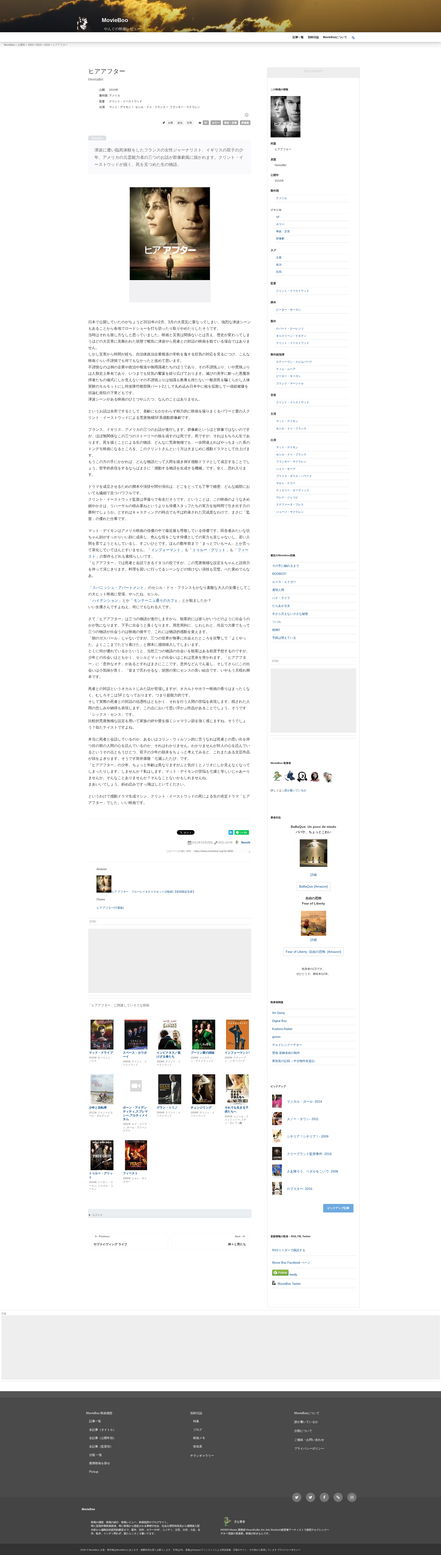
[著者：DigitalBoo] (302, 777)
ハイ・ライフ (281, 598)
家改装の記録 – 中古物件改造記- (293, 1061)
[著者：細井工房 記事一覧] (289, 777)
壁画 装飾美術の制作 (286, 1053)
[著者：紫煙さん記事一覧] (314, 777)
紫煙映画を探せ (99, 1463)
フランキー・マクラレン (185, 107)
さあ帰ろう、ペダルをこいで (312, 1171)
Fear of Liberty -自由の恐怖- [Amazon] (313, 951)
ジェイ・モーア (285, 469)
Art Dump (278, 1013)
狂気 (189, 122)
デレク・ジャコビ (287, 497)
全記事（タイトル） (102, 1429)
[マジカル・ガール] (277, 1102)
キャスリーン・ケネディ (291, 336)
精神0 (276, 630)
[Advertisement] (169, 961)
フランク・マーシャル (290, 383)
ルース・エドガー (284, 582)
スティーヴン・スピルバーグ (294, 361)
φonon (276, 1037)
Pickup (93, 1471)
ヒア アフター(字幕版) (110, 907)
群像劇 (245, 122)
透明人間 (278, 590)
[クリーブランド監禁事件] (277, 1154)
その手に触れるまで (285, 566)
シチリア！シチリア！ (307, 1136)
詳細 (313, 874)
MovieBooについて (335, 37)
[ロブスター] (277, 1189)
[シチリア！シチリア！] (277, 1137)
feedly (292, 1274)
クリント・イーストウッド (125, 101)
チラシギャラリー (202, 1455)
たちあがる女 (281, 605)
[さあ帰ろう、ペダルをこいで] (277, 1171)
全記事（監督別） (101, 1446)
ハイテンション (105, 600)
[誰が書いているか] (326, 778)
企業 (170, 122)
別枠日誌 (313, 37)
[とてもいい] (246, 115)
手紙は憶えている (284, 637)
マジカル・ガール (304, 1101)
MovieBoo (115, 20)
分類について (303, 1431)
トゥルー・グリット (209, 550)
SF (205, 122)
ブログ (197, 1429)
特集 (196, 1421)
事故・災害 (230, 122)
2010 (112, 89)
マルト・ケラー (285, 483)
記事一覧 (298, 37)
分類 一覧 (95, 1455)
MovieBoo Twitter (289, 1283)
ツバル (276, 622)
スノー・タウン (303, 1119)
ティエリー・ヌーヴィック (292, 490)
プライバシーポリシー (309, 1448)
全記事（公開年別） (102, 1438)
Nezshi (245, 842)
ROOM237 (279, 574)
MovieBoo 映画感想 (99, 1413)
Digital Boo (279, 1021)
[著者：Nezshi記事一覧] (277, 777)
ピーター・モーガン (288, 309)
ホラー (216, 122)
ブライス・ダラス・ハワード (294, 476)
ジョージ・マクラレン (290, 512)
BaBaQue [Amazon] (313, 886)
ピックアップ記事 (338, 1208)
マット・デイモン (120, 107)
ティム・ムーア (285, 369)
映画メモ (199, 1438)
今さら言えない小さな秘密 (290, 614)
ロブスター (299, 1189)
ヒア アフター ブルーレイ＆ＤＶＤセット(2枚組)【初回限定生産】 (153, 891)
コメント (97, 1215)
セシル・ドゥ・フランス (150, 107)
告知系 (197, 1446)
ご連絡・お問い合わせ (309, 1439)
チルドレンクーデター (287, 1045)
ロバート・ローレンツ (290, 328)
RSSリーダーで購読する (288, 1250)
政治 (180, 122)
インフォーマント (166, 550)
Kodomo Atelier (282, 1029)
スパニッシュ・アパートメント (118, 588)
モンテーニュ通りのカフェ (156, 600)
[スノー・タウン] (277, 1119)
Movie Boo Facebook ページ (291, 1262)
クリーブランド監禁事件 (309, 1154)
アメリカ (114, 95)
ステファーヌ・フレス (290, 504)
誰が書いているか (295, 790)
